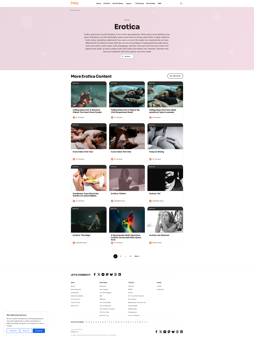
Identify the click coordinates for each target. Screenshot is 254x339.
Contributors (75, 292)
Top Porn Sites (104, 312)
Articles (106, 3)
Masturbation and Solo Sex (137, 302)
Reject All (26, 331)
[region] (26, 323)
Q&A (159, 3)
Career (159, 286)
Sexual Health (132, 306)
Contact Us (160, 289)
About (73, 286)
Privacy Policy (75, 299)
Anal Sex (131, 286)
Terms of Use (75, 302)
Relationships (132, 309)
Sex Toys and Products (136, 296)
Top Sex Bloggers (106, 292)
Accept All (38, 331)
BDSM (130, 289)
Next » (137, 256)
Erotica (130, 292)
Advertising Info (76, 289)
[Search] (181, 3)
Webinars (103, 299)
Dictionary (140, 3)
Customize (13, 331)
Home (98, 3)
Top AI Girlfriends (105, 306)
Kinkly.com (74, 332)
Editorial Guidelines (77, 296)
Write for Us (75, 306)
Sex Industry (132, 299)
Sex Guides (150, 3)
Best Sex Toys (104, 315)
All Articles (175, 76)
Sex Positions (118, 3)
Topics (128, 3)
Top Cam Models (105, 302)
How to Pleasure (134, 315)
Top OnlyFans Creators (107, 309)
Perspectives (132, 312)
